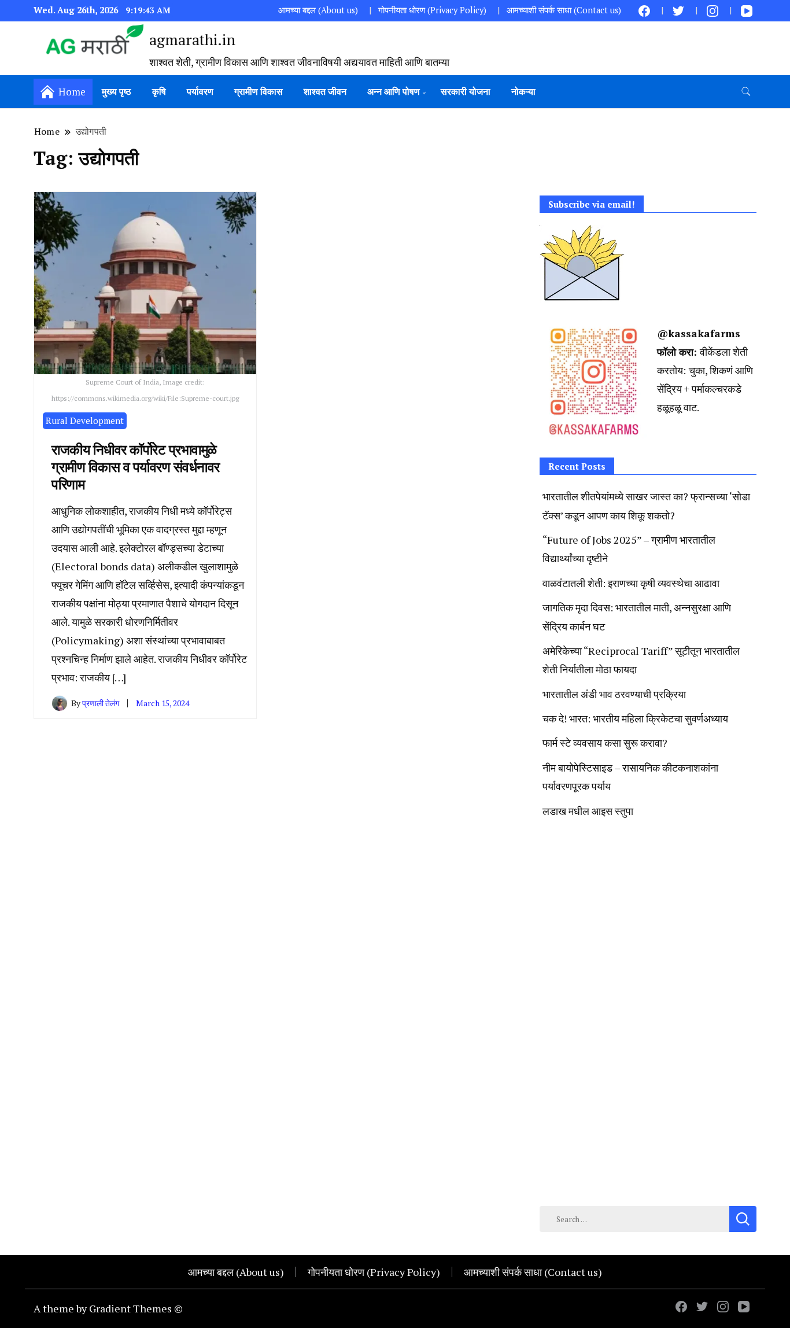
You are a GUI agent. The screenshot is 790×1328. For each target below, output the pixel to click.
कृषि (159, 91)
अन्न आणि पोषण (393, 91)
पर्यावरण (200, 91)
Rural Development (85, 420)
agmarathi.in (192, 39)
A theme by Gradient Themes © (108, 1308)
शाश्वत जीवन (325, 91)
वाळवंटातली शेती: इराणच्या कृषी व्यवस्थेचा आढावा (630, 583)
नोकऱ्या (523, 91)
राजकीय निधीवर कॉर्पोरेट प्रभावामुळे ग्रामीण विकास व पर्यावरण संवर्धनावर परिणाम (135, 466)
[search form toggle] (746, 91)
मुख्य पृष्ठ (116, 91)
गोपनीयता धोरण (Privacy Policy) (432, 10)
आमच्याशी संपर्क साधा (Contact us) (564, 10)
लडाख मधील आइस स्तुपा (587, 811)
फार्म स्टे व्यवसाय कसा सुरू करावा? (604, 743)
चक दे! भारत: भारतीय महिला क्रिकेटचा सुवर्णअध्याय (635, 718)
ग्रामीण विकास (258, 91)
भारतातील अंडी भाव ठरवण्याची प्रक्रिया (614, 694)
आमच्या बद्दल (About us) (318, 10)
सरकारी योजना (465, 91)
